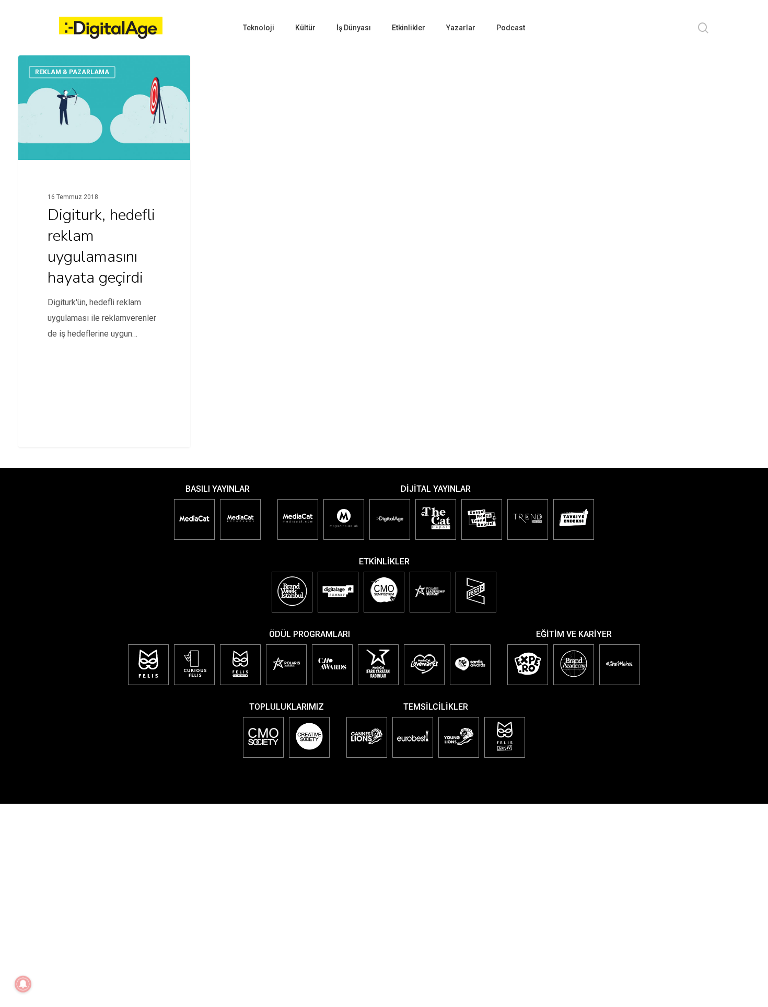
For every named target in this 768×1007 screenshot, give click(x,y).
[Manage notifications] (23, 984)
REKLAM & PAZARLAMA (72, 72)
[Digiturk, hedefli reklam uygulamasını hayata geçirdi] (104, 213)
